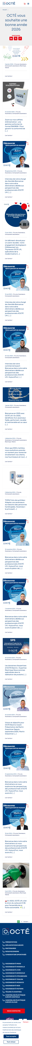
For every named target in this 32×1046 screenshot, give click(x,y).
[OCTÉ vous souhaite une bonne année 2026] (16, 53)
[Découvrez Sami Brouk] (16, 339)
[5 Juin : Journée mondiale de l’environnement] (16, 875)
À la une (16, 64)
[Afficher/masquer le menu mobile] (28, 4)
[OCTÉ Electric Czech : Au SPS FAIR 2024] (16, 646)
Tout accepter (11, 1036)
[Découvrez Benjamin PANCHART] (16, 592)
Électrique (23, 66)
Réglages (26, 1022)
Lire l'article (8, 76)
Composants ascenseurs (12, 66)
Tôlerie (7, 67)
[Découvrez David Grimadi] (16, 277)
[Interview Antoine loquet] (16, 154)
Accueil (5, 9)
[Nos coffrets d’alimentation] (16, 95)
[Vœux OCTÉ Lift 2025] (16, 394)
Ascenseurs (23, 64)
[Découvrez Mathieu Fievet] (16, 816)
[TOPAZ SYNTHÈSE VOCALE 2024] (16, 478)
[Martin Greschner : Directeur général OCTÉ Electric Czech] (16, 698)
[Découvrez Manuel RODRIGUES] (16, 532)
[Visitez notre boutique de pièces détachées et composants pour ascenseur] (25, 4)
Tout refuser (11, 1042)
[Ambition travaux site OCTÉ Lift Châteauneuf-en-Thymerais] (16, 216)
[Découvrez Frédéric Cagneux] (16, 757)
